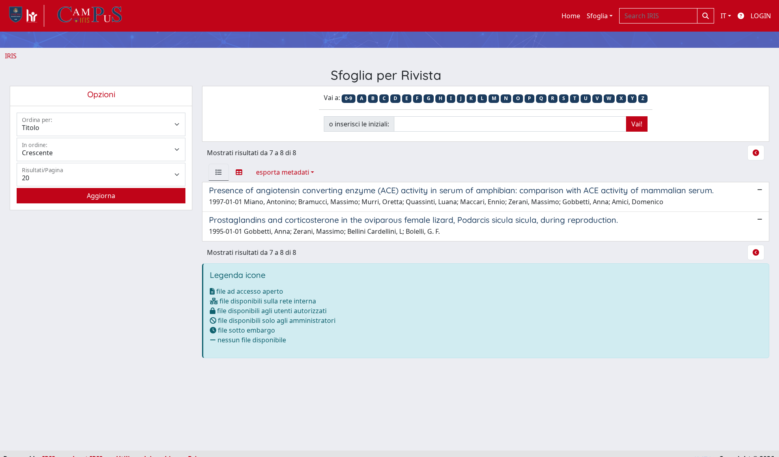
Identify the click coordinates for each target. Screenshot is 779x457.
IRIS (11, 55)
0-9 (348, 98)
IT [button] (723, 15)
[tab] (219, 172)
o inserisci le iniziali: (359, 124)
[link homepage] (24, 16)
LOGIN (761, 15)
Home (571, 15)
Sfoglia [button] (597, 15)
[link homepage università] (90, 16)
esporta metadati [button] (282, 172)
